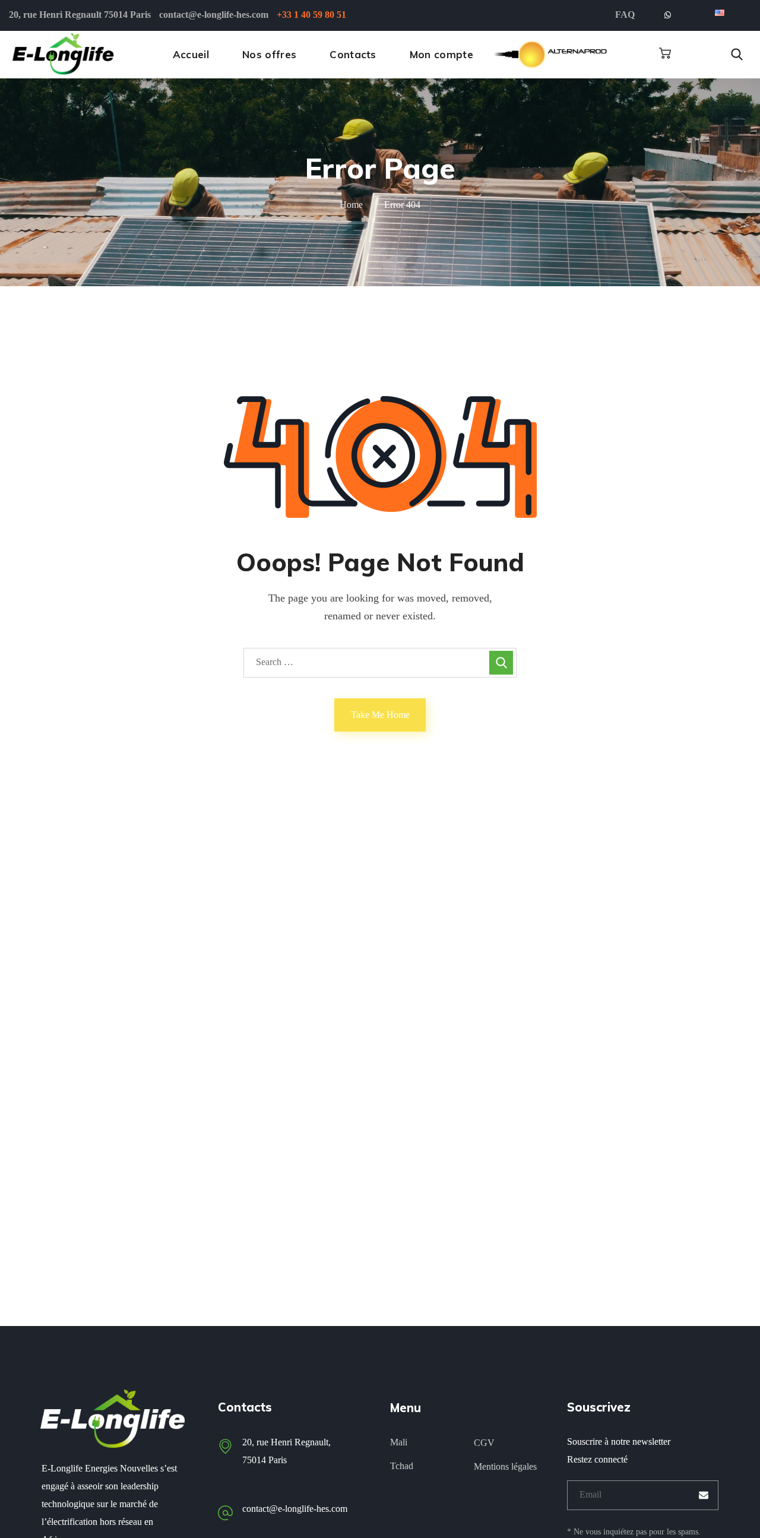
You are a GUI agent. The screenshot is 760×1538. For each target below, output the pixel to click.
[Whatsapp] (667, 15)
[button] (665, 53)
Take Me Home (380, 715)
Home (351, 205)
